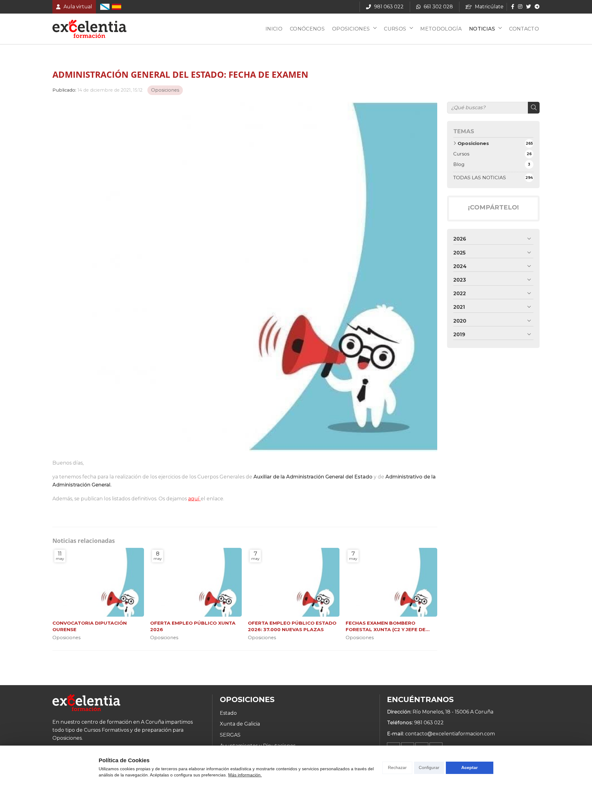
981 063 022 (429, 723)
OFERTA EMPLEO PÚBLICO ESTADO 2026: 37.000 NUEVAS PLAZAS (292, 626)
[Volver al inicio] (86, 703)
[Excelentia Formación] (89, 29)
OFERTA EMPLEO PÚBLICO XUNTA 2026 (193, 626)
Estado (228, 713)
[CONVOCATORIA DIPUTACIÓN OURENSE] (98, 582)
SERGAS (230, 735)
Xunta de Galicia (240, 724)
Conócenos (307, 29)
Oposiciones (351, 29)
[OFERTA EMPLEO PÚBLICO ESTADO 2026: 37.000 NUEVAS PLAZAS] (293, 582)
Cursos (395, 29)
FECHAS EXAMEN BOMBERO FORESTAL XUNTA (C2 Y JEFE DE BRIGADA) (386, 626)
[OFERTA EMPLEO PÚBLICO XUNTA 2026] (196, 582)
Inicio (273, 29)
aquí (194, 499)
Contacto (524, 29)
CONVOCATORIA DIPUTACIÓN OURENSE (89, 626)
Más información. (245, 774)
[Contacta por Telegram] (536, 6)
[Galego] (104, 6)
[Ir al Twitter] (528, 6)
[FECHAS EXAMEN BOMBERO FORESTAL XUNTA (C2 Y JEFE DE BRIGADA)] (391, 582)
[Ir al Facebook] (513, 6)
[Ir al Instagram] (520, 6)
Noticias (482, 29)
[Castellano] (116, 6)
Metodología (441, 29)
